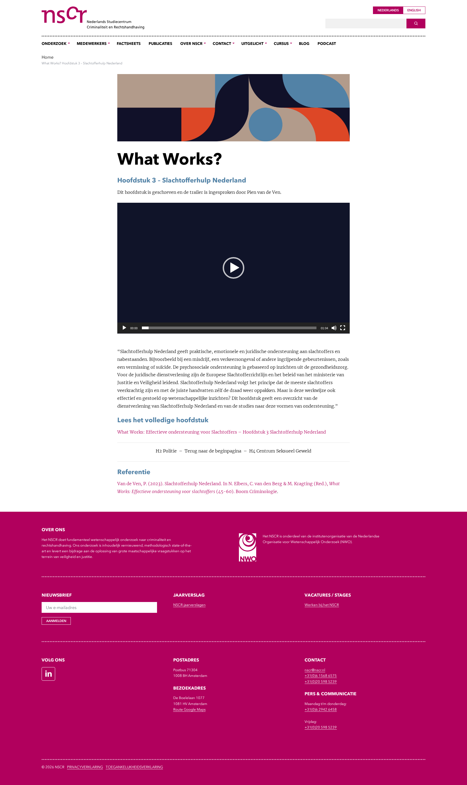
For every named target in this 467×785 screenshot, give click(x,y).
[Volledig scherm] (342, 328)
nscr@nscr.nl (315, 670)
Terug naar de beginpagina (213, 451)
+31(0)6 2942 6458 (321, 709)
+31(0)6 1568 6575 (321, 676)
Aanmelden (56, 621)
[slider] (229, 328)
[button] (233, 268)
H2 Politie (166, 451)
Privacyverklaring (85, 767)
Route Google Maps (189, 709)
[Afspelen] (124, 328)
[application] (233, 268)
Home (48, 57)
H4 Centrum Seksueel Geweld (280, 451)
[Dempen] (334, 328)
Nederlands (388, 10)
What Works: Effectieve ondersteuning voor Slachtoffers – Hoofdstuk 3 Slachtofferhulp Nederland (221, 432)
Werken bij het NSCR (322, 605)
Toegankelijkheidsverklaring (134, 767)
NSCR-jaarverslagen (189, 605)
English (414, 10)
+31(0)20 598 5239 (321, 682)
